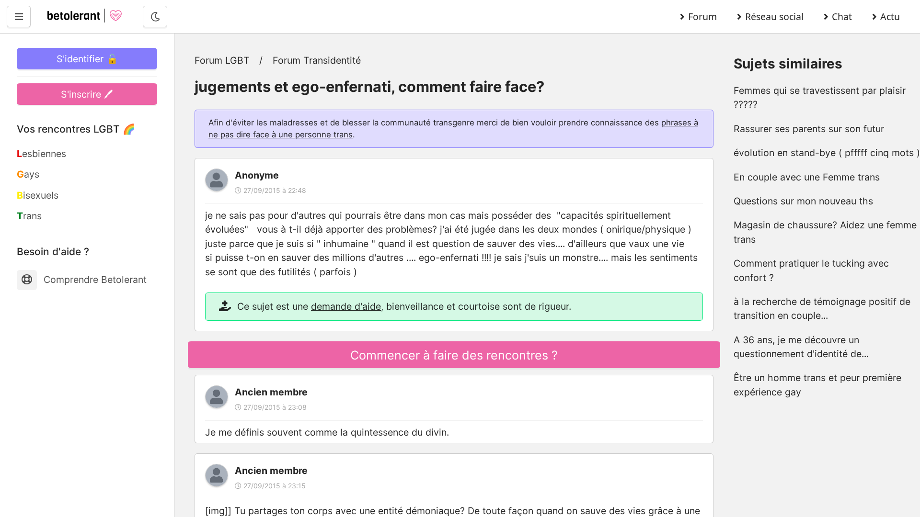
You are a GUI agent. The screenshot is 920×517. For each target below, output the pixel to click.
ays (28, 174)
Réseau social (774, 16)
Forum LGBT (222, 60)
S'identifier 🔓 (87, 59)
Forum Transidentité (317, 60)
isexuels (37, 195)
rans (29, 216)
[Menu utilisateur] (19, 16)
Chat (842, 16)
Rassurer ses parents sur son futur (809, 129)
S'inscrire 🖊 (87, 94)
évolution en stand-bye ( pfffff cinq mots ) (827, 152)
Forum (702, 16)
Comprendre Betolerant (95, 279)
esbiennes (41, 153)
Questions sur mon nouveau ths (803, 201)
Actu (890, 16)
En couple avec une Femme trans (807, 177)
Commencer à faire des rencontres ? (454, 355)
